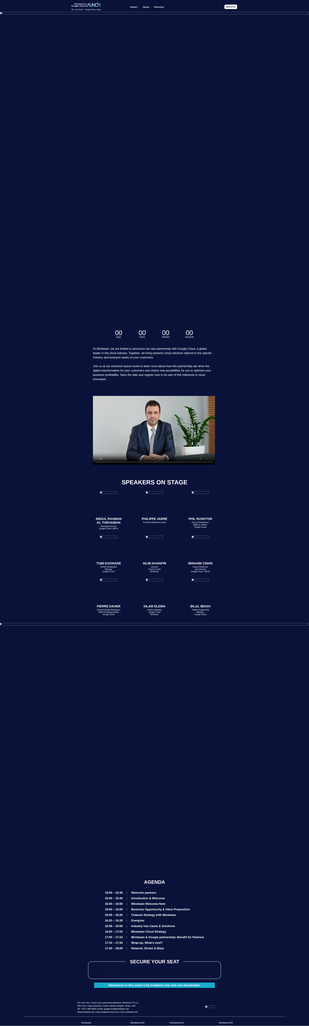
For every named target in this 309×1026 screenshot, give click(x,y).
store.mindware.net (129, 1012)
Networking (159, 7)
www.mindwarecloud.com (107, 1012)
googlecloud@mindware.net (116, 1009)
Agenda (146, 7)
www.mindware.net (85, 1012)
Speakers (134, 7)
